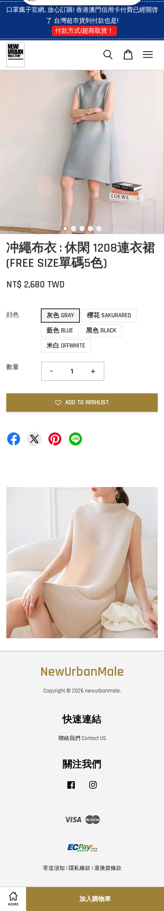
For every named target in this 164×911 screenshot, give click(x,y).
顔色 (12, 315)
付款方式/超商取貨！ (84, 30)
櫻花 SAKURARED (109, 315)
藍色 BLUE (60, 330)
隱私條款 (79, 868)
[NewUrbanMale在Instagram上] (93, 789)
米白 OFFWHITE (66, 346)
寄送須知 (54, 868)
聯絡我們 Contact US (82, 738)
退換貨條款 (108, 868)
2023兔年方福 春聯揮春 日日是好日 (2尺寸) (82, 18)
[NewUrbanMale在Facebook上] (71, 789)
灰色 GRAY (60, 315)
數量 (12, 367)
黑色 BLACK (101, 330)
